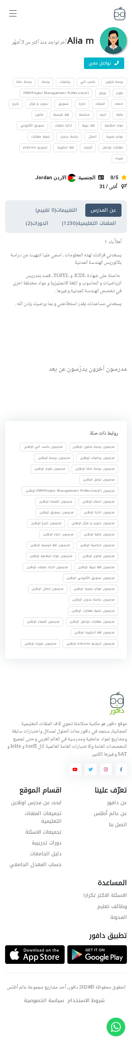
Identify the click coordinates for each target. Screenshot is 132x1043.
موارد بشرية (115, 137)
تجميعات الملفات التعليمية (43, 817)
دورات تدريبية (47, 843)
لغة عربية (88, 125)
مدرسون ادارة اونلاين (99, 512)
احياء (103, 115)
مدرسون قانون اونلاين (98, 556)
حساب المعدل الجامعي (35, 864)
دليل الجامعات (46, 853)
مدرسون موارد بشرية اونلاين (94, 589)
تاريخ (15, 104)
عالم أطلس (17, 987)
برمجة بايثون (114, 82)
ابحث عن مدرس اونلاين (36, 802)
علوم (119, 93)
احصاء (119, 104)
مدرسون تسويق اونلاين (56, 512)
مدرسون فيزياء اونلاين (40, 643)
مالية (119, 115)
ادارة (82, 104)
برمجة (46, 82)
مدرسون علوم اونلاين (49, 469)
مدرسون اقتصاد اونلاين (55, 502)
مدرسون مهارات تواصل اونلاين (92, 622)
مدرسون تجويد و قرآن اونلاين (93, 523)
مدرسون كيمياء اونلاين (43, 622)
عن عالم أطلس (110, 813)
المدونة (118, 917)
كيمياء (88, 147)
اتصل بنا (118, 824)
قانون (39, 115)
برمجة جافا (24, 82)
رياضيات (65, 82)
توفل (102, 93)
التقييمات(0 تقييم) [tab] (56, 210)
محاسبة (84, 115)
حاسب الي (87, 82)
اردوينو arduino (35, 147)
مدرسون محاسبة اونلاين (97, 545)
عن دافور (117, 802)
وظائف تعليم (112, 906)
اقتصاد (100, 104)
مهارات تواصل (113, 147)
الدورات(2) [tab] (37, 223)
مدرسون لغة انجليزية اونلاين (94, 632)
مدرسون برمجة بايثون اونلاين (93, 447)
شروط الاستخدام (86, 1000)
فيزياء (119, 158)
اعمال (92, 137)
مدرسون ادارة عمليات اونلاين (47, 567)
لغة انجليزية (65, 147)
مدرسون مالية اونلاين (99, 534)
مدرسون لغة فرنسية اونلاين (50, 545)
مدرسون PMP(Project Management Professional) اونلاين (70, 490)
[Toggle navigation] (12, 13)
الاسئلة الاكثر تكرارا (105, 895)
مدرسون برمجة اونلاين (54, 458)
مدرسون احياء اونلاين (58, 534)
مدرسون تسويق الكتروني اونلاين (90, 578)
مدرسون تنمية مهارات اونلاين (93, 610)
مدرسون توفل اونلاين (99, 480)
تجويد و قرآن (38, 104)
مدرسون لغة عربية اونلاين (96, 567)
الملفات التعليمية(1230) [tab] (89, 223)
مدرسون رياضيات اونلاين (97, 458)
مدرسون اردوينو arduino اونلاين (90, 643)
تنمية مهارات (40, 137)
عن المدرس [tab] (103, 210)
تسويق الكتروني (32, 125)
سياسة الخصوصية (44, 1000)
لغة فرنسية (61, 115)
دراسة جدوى (69, 137)
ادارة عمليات (63, 125)
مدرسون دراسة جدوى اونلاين (93, 600)
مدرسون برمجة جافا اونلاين (95, 469)
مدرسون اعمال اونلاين (47, 589)
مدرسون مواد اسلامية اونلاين (50, 556)
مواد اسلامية (114, 125)
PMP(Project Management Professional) (56, 93)
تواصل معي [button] (101, 63)
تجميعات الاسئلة (43, 832)
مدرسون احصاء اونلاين (98, 502)
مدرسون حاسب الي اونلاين (43, 447)
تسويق (63, 104)
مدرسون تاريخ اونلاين (46, 523)
